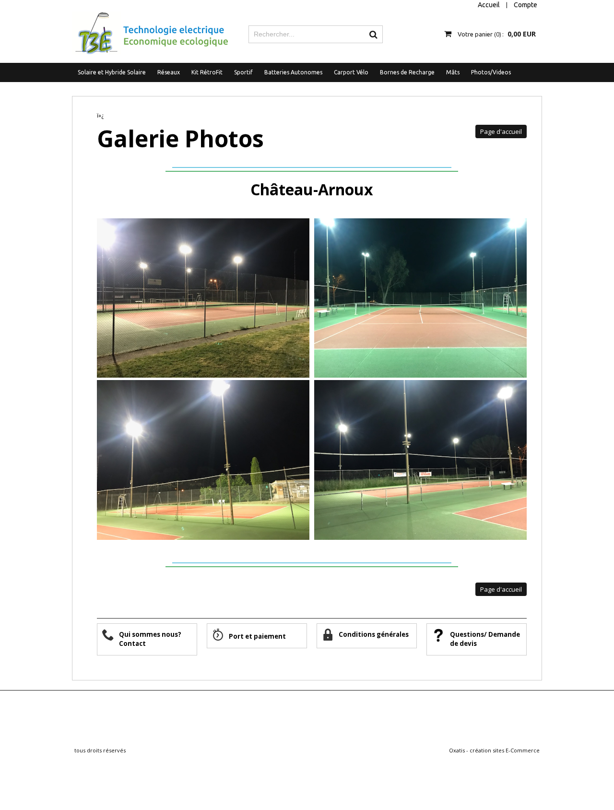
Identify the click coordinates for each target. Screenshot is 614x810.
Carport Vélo (351, 72)
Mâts (453, 72)
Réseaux (168, 72)
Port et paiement (257, 636)
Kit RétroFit (207, 72)
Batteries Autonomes (293, 72)
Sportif (243, 72)
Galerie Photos (180, 138)
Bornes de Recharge (407, 72)
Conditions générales (374, 634)
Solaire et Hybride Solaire (112, 72)
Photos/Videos (491, 72)
